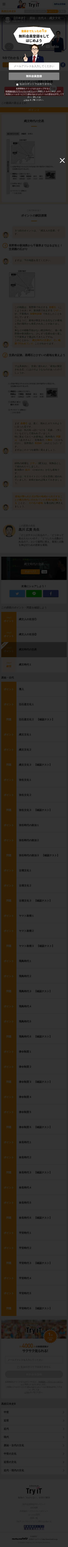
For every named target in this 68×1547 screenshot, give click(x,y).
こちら (26, 100)
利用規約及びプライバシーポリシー (21, 91)
